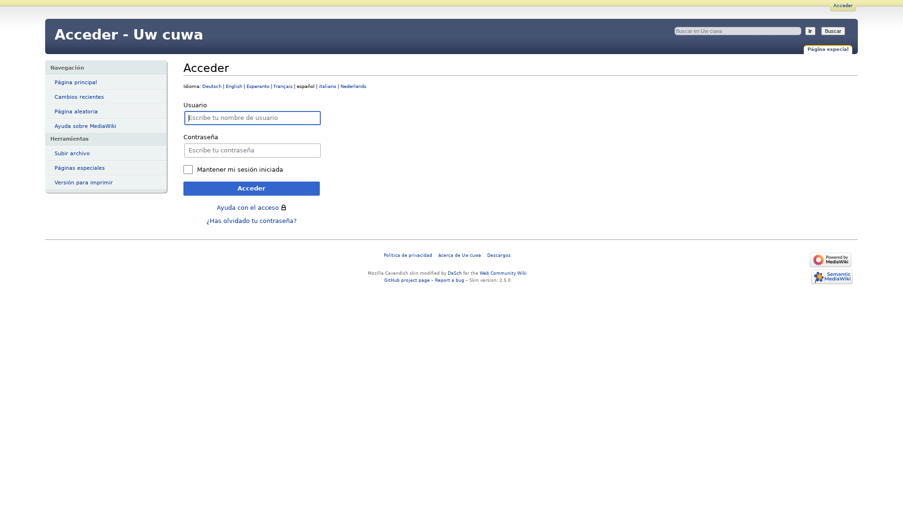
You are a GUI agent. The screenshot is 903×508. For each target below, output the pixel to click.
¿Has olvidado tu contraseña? (251, 220)
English (234, 86)
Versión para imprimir (84, 183)
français (283, 86)
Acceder (843, 5)
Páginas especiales (80, 168)
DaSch (455, 273)
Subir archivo (72, 154)
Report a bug (449, 280)
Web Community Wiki (503, 273)
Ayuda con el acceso (248, 207)
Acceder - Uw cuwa (129, 34)
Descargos (499, 255)
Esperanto (257, 86)
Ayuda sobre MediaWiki (85, 126)
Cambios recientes (79, 97)
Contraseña (200, 137)
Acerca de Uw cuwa (459, 255)
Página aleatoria (76, 112)
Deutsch (212, 86)
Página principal (76, 82)
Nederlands (353, 86)
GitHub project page (407, 280)
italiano (327, 86)
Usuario (195, 105)
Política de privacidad (408, 255)
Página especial (828, 49)
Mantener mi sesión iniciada (240, 169)
